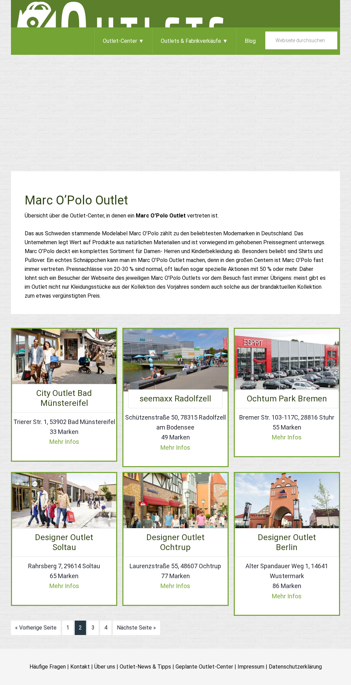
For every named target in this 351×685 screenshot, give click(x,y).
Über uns (104, 666)
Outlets (175, 13)
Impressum (251, 666)
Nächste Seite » (136, 627)
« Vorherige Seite (36, 627)
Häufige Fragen (47, 666)
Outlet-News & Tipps (145, 666)
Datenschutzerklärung (295, 666)
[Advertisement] (175, 106)
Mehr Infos (64, 441)
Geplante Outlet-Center (204, 666)
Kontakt (80, 666)
